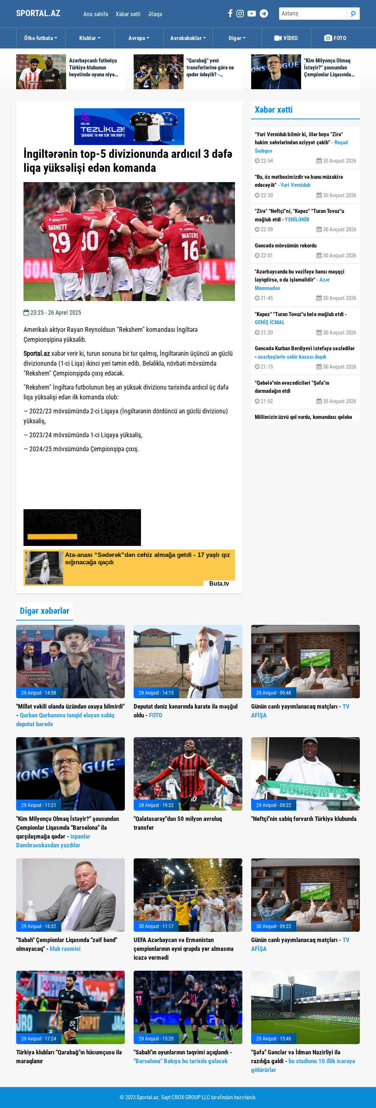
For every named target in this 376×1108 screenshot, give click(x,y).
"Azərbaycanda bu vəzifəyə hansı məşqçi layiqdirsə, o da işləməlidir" (305, 285)
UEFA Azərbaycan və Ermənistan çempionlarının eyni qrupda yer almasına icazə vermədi (184, 948)
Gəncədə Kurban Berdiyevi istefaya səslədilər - (305, 357)
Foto (340, 38)
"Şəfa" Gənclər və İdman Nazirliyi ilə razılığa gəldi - (303, 1061)
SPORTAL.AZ (39, 13)
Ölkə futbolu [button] (38, 38)
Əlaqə (155, 14)
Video (290, 38)
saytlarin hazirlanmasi (53, 462)
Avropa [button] (137, 38)
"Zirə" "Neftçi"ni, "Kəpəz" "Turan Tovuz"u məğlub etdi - (305, 220)
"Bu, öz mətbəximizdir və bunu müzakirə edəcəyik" (305, 186)
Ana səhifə (95, 14)
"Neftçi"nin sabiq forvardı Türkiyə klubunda (304, 818)
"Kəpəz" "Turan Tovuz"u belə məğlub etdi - (305, 323)
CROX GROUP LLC (190, 1097)
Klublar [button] (87, 38)
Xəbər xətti (128, 14)
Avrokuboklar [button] (186, 38)
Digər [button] (235, 38)
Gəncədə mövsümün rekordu (305, 250)
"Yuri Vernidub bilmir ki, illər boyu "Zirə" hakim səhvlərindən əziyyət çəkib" (305, 147)
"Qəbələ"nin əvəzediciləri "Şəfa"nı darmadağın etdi (305, 392)
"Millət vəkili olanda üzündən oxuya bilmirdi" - (70, 715)
